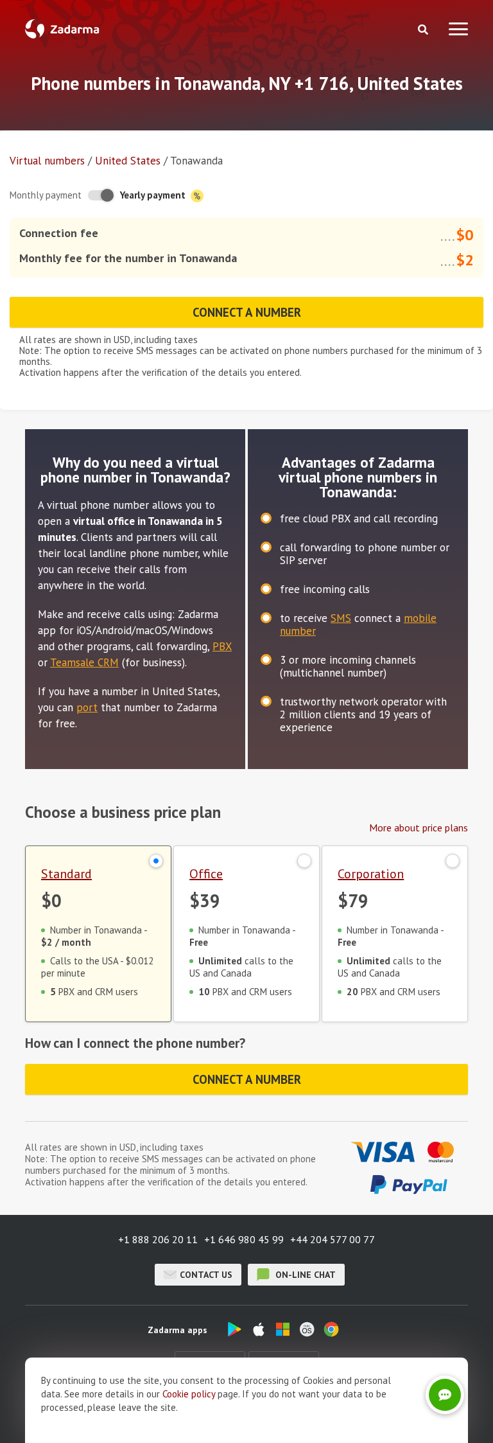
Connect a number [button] (247, 312)
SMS (341, 618)
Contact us (206, 1274)
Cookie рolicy (188, 1394)
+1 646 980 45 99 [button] (244, 1239)
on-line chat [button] (304, 1274)
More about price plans (418, 827)
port (87, 707)
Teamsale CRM (84, 662)
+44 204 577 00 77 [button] (332, 1239)
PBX (222, 646)
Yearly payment (154, 195)
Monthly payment (46, 195)
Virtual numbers (47, 161)
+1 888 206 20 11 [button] (158, 1239)
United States (127, 161)
